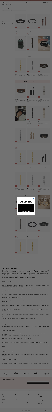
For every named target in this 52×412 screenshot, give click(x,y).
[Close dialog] (34, 198)
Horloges (26, 204)
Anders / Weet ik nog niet (26, 211)
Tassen (26, 209)
